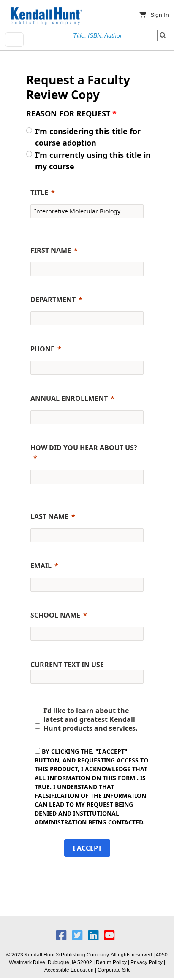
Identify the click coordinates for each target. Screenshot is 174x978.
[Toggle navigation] (14, 39)
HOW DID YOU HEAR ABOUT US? (83, 447)
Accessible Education (69, 970)
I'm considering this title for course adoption (88, 137)
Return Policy (111, 962)
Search (163, 35)
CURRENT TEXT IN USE (67, 664)
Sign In (159, 14)
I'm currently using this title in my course (93, 160)
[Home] (45, 16)
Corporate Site (114, 970)
